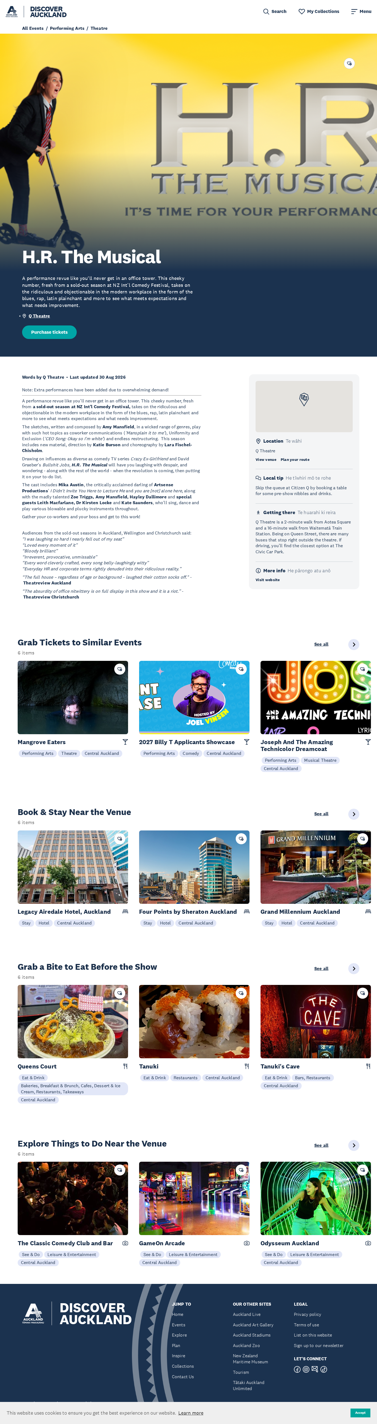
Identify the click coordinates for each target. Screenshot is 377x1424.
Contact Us (183, 1377)
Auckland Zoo (246, 1345)
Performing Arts (38, 753)
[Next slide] (353, 644)
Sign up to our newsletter (319, 1345)
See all (321, 644)
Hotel (44, 923)
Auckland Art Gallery (253, 1325)
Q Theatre (39, 316)
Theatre (69, 753)
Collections (183, 1366)
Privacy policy (307, 1314)
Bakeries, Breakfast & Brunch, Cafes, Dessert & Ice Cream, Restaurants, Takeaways (70, 1088)
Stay (26, 923)
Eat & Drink (33, 1077)
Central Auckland (102, 753)
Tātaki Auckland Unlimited (248, 1385)
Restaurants (186, 1077)
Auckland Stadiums (252, 1335)
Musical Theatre (320, 760)
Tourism (241, 1372)
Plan (176, 1345)
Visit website (268, 579)
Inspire (178, 1356)
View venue (266, 459)
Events (178, 1325)
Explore (179, 1335)
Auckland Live (247, 1314)
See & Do (31, 1254)
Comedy (191, 753)
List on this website (313, 1335)
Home (178, 1314)
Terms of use (306, 1325)
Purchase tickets (49, 332)
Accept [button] (360, 1412)
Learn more (190, 1413)
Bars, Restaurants (313, 1077)
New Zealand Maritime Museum (250, 1359)
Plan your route (295, 459)
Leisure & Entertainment (71, 1254)
